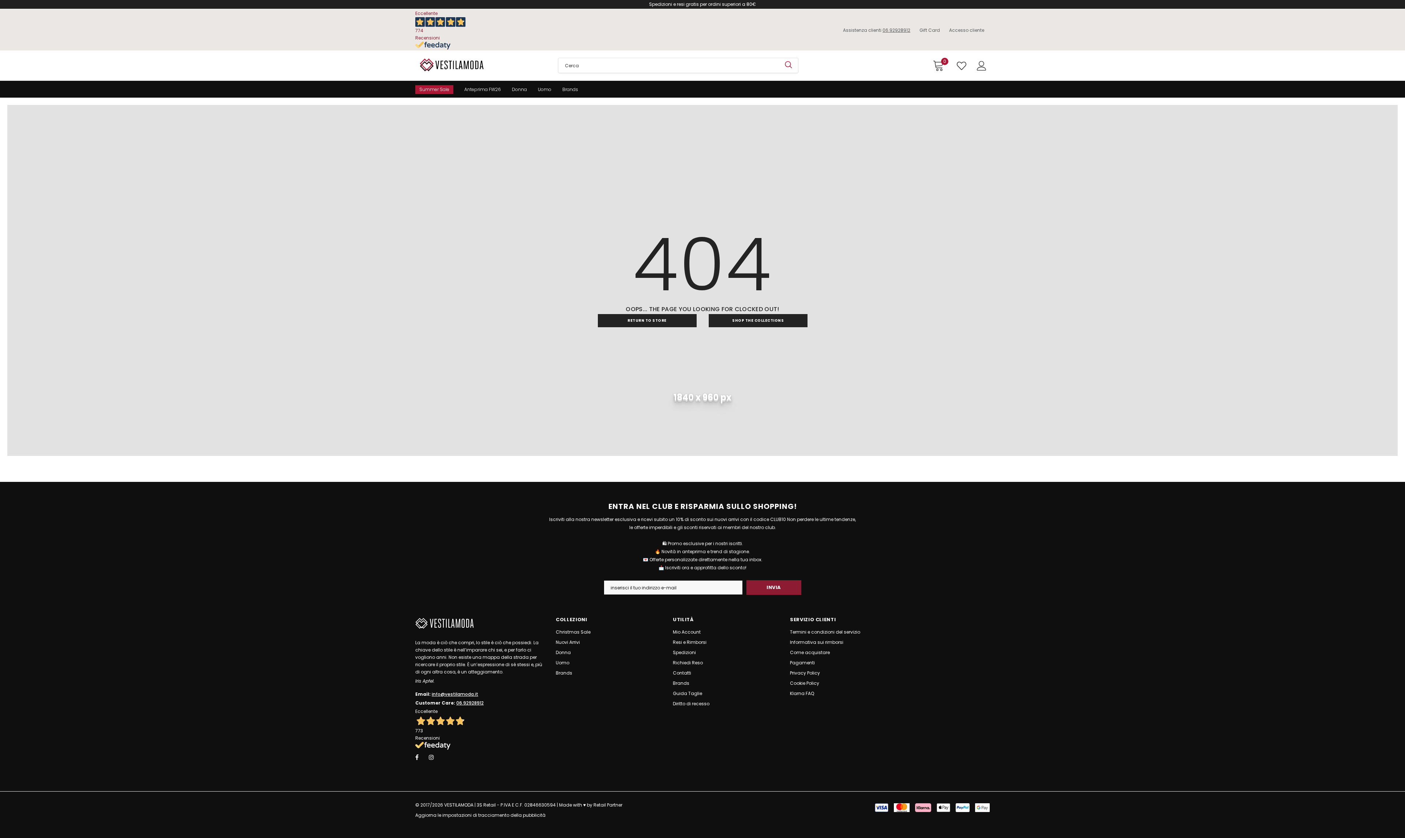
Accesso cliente (966, 30)
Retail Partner (607, 805)
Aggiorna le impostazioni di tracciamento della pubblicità (480, 815)
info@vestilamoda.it (455, 694)
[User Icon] (982, 66)
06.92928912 (896, 30)
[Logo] (481, 65)
